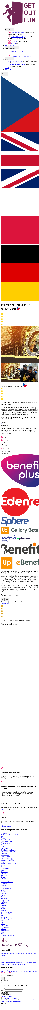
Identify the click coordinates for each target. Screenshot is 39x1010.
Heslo (2, 990)
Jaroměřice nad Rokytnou (8, 863)
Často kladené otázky (13, 971)
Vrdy (2, 932)
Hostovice (4, 853)
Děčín (2, 846)
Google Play (4, 809)
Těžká (7, 424)
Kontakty (7, 68)
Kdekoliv (3, 870)
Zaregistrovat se (6, 994)
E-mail (3, 988)
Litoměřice (4, 883)
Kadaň (3, 867)
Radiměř (3, 910)
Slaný (2, 915)
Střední (3, 424)
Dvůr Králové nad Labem (8, 850)
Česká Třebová (5, 840)
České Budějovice (6, 841)
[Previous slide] (3, 599)
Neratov (3, 890)
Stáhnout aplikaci (6, 826)
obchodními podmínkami (13, 1001)
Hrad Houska (5, 855)
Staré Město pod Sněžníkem (9, 919)
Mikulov (3, 887)
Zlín (2, 937)
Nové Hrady (4, 892)
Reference (14, 964)
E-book (19, 964)
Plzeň (2, 903)
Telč (2, 922)
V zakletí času (5, 603)
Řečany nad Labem (6, 912)
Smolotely (4, 917)
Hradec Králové (5, 857)
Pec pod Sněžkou (6, 900)
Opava (3, 895)
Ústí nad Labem (5, 927)
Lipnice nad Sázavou (7, 882)
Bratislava (4, 833)
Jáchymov (4, 862)
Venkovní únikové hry (18, 32)
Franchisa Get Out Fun (15, 61)
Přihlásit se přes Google (9, 998)
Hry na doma (15, 41)
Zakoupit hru (5, 453)
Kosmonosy (4, 872)
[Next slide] (7, 599)
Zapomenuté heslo (6, 996)
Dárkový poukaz (10, 45)
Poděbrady (4, 905)
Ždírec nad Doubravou (7, 935)
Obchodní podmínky (26, 971)
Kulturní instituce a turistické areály (21, 56)
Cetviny (3, 845)
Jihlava (3, 865)
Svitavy (3, 920)
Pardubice (4, 898)
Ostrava (3, 897)
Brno (2, 836)
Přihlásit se (8, 69)
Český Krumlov (5, 843)
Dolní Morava (5, 848)
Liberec (3, 880)
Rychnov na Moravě (7, 914)
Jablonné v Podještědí (7, 860)
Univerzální (4, 925)
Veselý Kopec (5, 930)
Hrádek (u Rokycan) (7, 858)
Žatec (2, 934)
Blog (23, 964)
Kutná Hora (4, 875)
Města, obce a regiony (17, 51)
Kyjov (3, 877)
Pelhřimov (4, 902)
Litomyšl (3, 885)
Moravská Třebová (6, 888)
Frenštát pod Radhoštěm (8, 851)
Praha (2, 907)
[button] (36, 373)
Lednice (3, 878)
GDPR (35, 971)
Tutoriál (13, 44)
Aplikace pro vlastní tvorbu (16, 64)
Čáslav (3, 838)
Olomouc (3, 893)
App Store (13, 809)
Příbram (3, 909)
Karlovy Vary (5, 868)
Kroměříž (3, 873)
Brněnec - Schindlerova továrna (10, 835)
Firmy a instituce (16, 54)
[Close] (1, 982)
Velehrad (3, 929)
